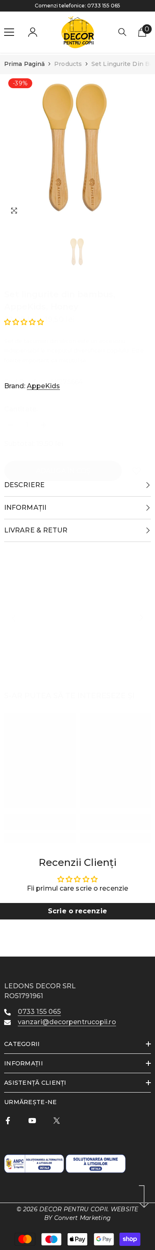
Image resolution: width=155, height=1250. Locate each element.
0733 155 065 (103, 5)
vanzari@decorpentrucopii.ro (67, 1022)
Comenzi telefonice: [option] (77, 5)
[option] (77, 147)
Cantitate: (21, 409)
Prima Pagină (24, 64)
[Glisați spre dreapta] (141, 618)
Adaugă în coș (63, 471)
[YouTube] (32, 1121)
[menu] (9, 32)
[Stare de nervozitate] (57, 1121)
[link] (136, 470)
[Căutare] (122, 32)
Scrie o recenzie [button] (77, 911)
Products (68, 64)
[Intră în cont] (32, 32)
